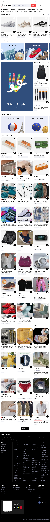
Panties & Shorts (44, 462)
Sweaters (25, 453)
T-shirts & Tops (17, 446)
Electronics (12, 9)
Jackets (24, 449)
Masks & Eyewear (44, 472)
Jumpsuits (34, 480)
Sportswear (25, 442)
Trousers (15, 453)
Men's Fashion (40, 9)
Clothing (3, 442)
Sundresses (34, 453)
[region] (25, 27)
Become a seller (16, 487)
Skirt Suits (43, 464)
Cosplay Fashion (17, 463)
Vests (42, 477)
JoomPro (40, 495)
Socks (15, 480)
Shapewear (43, 450)
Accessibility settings (5, 493)
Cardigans (25, 476)
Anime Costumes (35, 471)
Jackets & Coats (17, 460)
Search (33, 5)
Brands (16, 11)
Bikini (24, 478)
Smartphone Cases (31, 9)
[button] (15, 507)
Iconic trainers (5, 14)
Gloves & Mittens (44, 468)
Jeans (24, 462)
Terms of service (16, 489)
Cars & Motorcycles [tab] (42, 437)
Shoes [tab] (9, 439)
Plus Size (3, 446)
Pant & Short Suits (26, 473)
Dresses (15, 451)
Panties (33, 469)
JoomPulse (40, 493)
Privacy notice (4, 489)
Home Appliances (21, 9)
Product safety (29, 491)
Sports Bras (43, 452)
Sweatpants (34, 454)
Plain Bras (34, 451)
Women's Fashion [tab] (5, 437)
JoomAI (39, 497)
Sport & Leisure (23, 11)
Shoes (2, 11)
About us (28, 487)
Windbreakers (35, 460)
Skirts (24, 451)
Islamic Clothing (35, 478)
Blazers (33, 475)
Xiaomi (39, 11)
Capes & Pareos (44, 456)
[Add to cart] (14, 31)
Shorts (24, 469)
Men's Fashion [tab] (15, 437)
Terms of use (4, 491)
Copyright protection (30, 489)
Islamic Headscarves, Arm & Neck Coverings (45, 459)
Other (2, 452)
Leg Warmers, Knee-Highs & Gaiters (44, 444)
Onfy (39, 490)
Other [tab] (14, 439)
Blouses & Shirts (17, 461)
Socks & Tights (17, 468)
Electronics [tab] (32, 437)
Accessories (3, 444)
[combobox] (21, 5)
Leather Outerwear (45, 470)
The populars (37, 63)
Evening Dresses (26, 460)
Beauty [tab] (3, 439)
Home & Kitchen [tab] (24, 437)
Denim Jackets (44, 466)
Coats (33, 442)
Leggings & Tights (36, 462)
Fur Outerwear (35, 476)
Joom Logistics (41, 488)
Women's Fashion (9, 11)
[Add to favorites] (14, 18)
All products (45, 14)
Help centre (3, 487)
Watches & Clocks (32, 11)
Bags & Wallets (4, 450)
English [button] (3, 1)
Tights (33, 458)
